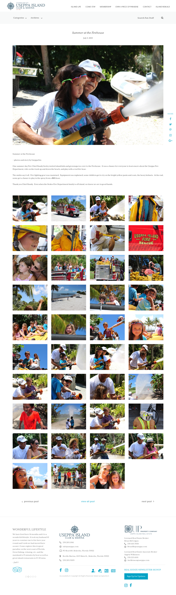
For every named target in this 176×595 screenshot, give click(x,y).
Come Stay (91, 7)
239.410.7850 (133, 544)
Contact (147, 7)
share (170, 114)
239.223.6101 (132, 557)
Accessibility (64, 576)
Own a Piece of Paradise (126, 7)
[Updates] (113, 571)
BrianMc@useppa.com (137, 547)
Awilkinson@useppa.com (138, 560)
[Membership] (93, 571)
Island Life (76, 7)
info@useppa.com (70, 547)
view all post (88, 501)
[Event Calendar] (106, 571)
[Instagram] (66, 571)
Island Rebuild (163, 7)
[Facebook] (61, 571)
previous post (31, 501)
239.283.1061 (68, 542)
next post (147, 501)
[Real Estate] (100, 571)
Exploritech (105, 576)
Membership (105, 7)
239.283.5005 (68, 560)
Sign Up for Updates (136, 576)
